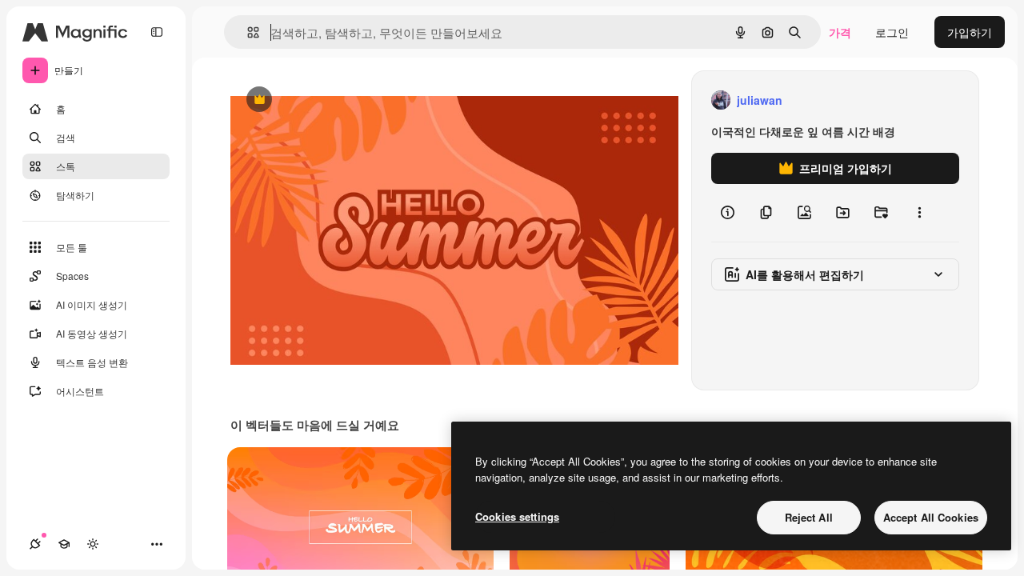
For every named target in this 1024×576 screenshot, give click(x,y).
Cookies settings (517, 516)
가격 (840, 32)
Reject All (809, 517)
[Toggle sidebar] (157, 32)
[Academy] (64, 544)
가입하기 (969, 32)
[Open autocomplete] (247, 32)
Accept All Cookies (930, 517)
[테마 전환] (93, 544)
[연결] (35, 544)
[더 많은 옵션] (919, 213)
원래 (322, 100)
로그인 (892, 32)
